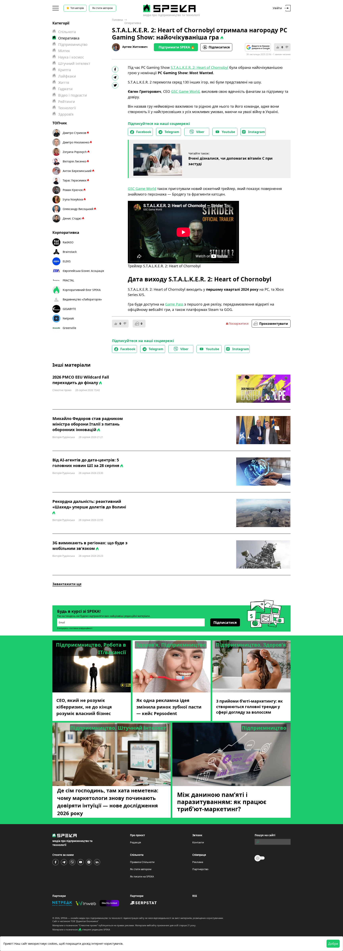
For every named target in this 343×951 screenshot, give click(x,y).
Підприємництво (73, 44)
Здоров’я (65, 114)
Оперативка (132, 23)
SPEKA (64, 917)
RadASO (68, 242)
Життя (63, 82)
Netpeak (68, 318)
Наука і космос (71, 57)
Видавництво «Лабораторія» (82, 299)
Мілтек (64, 50)
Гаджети (65, 88)
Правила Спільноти (142, 862)
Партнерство (200, 869)
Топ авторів (77, 8)
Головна (117, 20)
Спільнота (67, 31)
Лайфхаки (67, 76)
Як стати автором (102, 8)
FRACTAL (68, 280)
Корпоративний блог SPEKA (82, 290)
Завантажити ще (66, 584)
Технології (67, 107)
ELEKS (67, 261)
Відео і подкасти (72, 95)
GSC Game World (185, 91)
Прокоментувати (273, 323)
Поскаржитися (239, 323)
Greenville (69, 328)
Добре (333, 943)
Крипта (64, 69)
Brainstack (70, 252)
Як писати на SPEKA (142, 876)
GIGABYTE (69, 309)
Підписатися (219, 47)
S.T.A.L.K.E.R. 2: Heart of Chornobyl (199, 67)
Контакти (198, 842)
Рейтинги (66, 101)
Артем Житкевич (134, 47)
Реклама (197, 862)
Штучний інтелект (74, 63)
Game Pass (174, 304)
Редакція (135, 842)
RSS (194, 896)
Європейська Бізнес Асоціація (83, 271)
